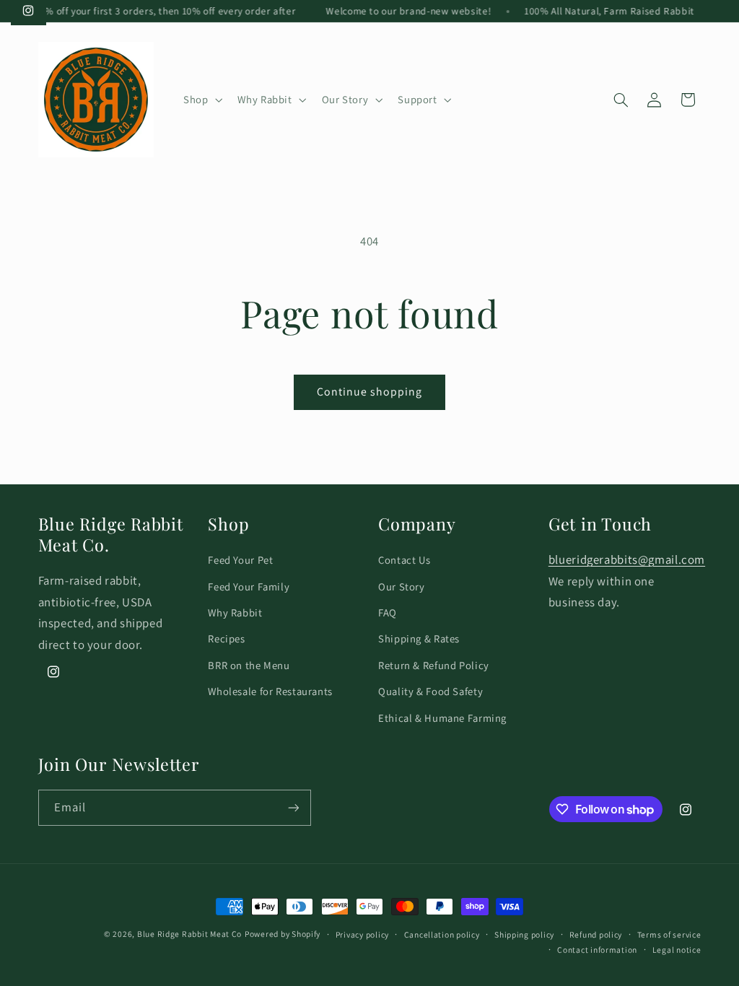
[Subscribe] (293, 807)
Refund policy (596, 934)
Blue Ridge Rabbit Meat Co (189, 933)
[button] (201, 99)
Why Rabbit (235, 612)
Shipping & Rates (419, 638)
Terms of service (669, 934)
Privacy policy (362, 934)
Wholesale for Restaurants (270, 691)
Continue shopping (370, 391)
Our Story (401, 586)
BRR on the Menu (248, 665)
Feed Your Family (248, 586)
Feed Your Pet (240, 560)
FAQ (387, 612)
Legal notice (676, 949)
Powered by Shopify (282, 933)
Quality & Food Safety (430, 691)
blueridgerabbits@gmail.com (626, 559)
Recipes (226, 638)
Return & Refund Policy (433, 665)
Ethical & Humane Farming (442, 718)
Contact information (597, 949)
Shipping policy (524, 934)
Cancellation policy (442, 934)
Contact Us (404, 560)
